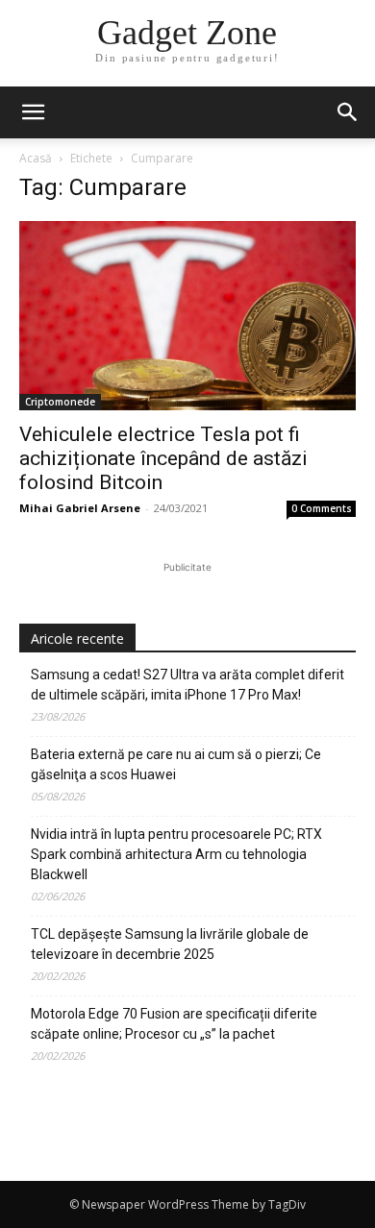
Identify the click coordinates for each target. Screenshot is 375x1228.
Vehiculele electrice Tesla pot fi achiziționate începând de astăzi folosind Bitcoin (163, 458)
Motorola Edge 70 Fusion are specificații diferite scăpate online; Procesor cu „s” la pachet (174, 1024)
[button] (348, 112)
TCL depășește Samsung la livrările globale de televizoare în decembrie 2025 (170, 944)
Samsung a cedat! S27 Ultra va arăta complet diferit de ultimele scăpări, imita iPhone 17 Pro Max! (187, 684)
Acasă (35, 158)
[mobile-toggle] (32, 112)
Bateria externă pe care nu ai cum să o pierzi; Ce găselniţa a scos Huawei (176, 764)
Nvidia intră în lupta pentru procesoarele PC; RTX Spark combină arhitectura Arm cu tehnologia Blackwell (176, 854)
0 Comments (321, 508)
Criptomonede (60, 401)
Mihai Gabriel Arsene (79, 508)
